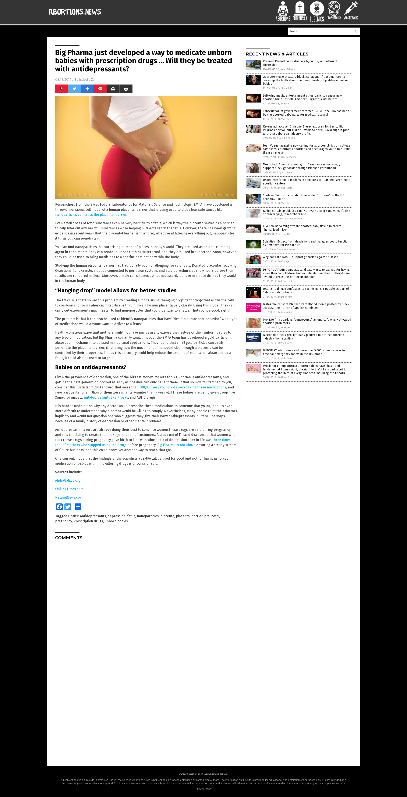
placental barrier (189, 516)
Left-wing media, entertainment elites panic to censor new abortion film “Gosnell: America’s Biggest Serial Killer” (302, 97)
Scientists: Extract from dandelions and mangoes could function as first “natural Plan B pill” (306, 243)
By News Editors (286, 69)
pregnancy (63, 521)
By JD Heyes (284, 103)
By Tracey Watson (287, 157)
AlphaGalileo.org (68, 480)
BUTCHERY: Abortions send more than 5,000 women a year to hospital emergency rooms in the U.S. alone (304, 352)
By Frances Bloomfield (290, 218)
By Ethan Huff (284, 88)
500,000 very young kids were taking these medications (182, 387)
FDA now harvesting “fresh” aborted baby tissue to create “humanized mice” (302, 227)
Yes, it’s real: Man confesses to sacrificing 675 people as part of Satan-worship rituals (306, 290)
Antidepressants (93, 516)
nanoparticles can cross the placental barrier (90, 215)
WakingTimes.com (69, 489)
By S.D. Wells (285, 172)
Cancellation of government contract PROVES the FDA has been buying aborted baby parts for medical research (306, 112)
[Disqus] (146, 596)
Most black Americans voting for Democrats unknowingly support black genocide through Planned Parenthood (301, 166)
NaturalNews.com (69, 497)
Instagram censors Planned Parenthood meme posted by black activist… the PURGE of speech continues (306, 306)
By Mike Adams (287, 138)
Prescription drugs (88, 521)
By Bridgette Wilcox (289, 249)
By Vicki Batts (285, 119)
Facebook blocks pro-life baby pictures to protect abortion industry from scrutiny (303, 336)
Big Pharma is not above (176, 445)
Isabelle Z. (86, 80)
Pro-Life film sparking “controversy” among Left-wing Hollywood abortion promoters (307, 321)
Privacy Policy (203, 788)
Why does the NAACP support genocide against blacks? (300, 257)
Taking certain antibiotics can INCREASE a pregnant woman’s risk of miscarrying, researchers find (306, 212)
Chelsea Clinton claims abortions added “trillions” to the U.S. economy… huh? (304, 197)
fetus (131, 516)
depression (116, 516)
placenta (167, 516)
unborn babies (116, 521)
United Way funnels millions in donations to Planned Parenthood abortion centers (306, 181)
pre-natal (211, 516)
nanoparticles (148, 516)
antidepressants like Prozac (106, 397)
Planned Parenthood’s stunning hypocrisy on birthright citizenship (300, 63)
